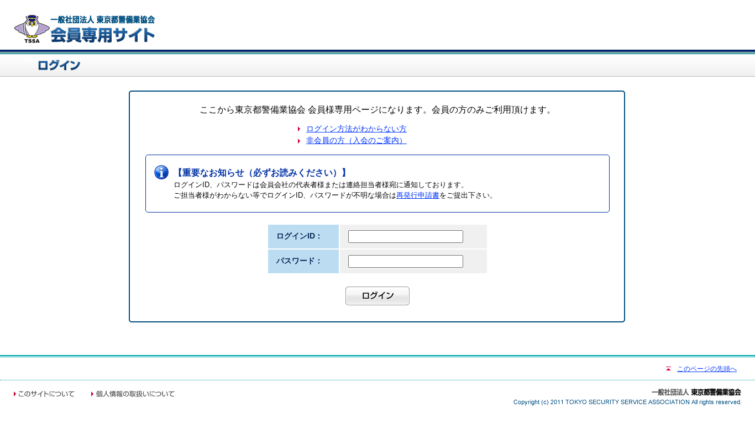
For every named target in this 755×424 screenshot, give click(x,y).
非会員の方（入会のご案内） (356, 140)
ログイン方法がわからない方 (356, 128)
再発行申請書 (417, 195)
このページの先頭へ (707, 369)
